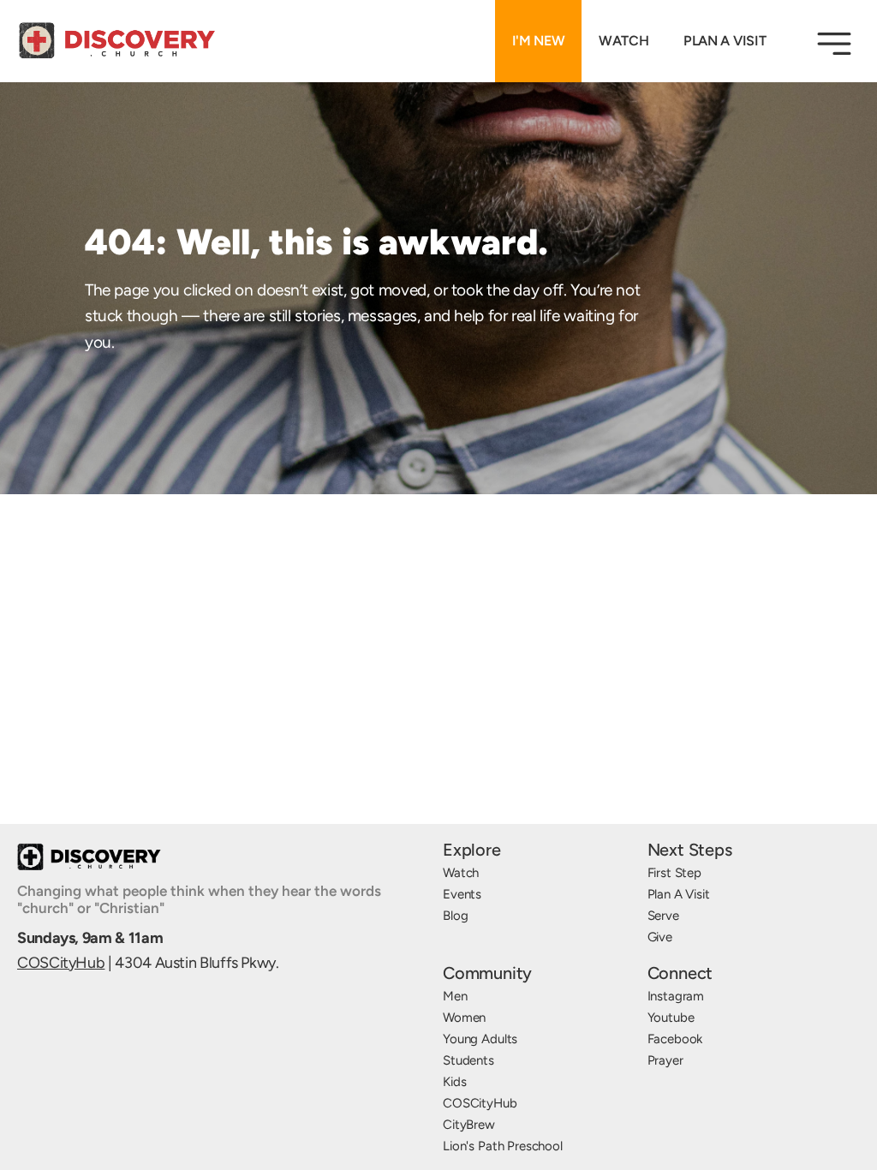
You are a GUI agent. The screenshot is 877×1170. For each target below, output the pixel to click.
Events (462, 894)
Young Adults (480, 1039)
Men (455, 996)
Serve (663, 915)
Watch (461, 872)
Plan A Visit (678, 894)
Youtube (671, 1017)
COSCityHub (60, 962)
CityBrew (469, 1124)
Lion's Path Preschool (503, 1146)
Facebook (675, 1039)
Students (468, 1060)
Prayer (665, 1060)
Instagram (676, 996)
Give (659, 937)
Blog (455, 915)
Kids (454, 1081)
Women (464, 1017)
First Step (674, 872)
